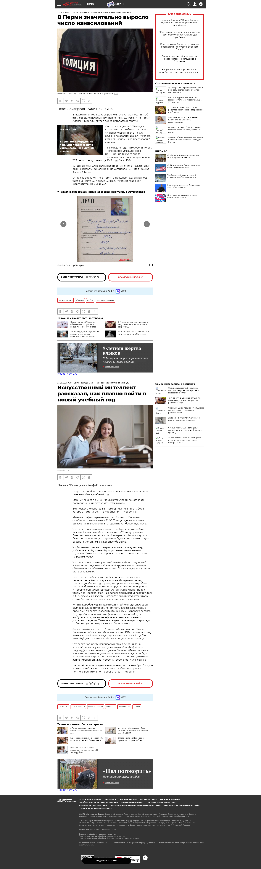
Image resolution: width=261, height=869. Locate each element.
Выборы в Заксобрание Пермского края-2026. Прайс (136, 805)
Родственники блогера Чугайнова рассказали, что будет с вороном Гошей (179, 47)
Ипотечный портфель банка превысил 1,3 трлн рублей (131, 739)
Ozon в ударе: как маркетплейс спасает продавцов (182, 196)
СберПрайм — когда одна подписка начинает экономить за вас (86, 730)
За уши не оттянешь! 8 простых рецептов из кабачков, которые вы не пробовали (185, 109)
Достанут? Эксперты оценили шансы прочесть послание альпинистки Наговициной (185, 89)
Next (147, 224)
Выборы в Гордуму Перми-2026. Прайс (182, 805)
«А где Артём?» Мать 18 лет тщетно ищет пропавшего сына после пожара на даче (184, 440)
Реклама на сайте (128, 799)
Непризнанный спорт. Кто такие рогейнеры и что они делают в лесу (179, 70)
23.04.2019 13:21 (64, 12)
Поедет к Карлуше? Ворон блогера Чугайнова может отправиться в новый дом (179, 23)
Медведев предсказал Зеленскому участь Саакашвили (183, 186)
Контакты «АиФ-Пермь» (132, 802)
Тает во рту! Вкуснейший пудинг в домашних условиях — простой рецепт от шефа (184, 400)
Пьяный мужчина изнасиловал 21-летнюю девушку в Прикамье (134, 333)
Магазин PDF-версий (170, 799)
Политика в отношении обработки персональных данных (102, 836)
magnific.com (63, 470)
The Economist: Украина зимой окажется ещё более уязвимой (181, 176)
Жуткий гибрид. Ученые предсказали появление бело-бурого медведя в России (185, 139)
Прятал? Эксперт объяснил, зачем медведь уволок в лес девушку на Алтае (184, 129)
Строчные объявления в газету (162, 802)
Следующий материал (106, 861)
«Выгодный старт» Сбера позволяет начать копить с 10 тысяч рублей (84, 750)
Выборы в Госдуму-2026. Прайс (93, 805)
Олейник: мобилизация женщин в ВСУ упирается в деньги (183, 156)
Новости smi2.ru (67, 373)
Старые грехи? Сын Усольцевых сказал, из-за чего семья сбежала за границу (185, 430)
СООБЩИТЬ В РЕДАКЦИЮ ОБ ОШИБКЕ (95, 808)
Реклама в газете (148, 799)
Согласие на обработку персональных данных (97, 834)
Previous (63, 224)
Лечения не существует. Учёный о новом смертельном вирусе (184, 419)
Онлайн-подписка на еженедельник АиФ (98, 802)
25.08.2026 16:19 (64, 383)
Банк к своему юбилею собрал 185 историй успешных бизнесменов (86, 739)
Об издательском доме (90, 799)
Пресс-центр (110, 799)
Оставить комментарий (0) (130, 277)
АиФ (116, 94)
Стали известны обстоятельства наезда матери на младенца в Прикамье (179, 59)
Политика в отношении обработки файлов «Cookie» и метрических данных (109, 838)
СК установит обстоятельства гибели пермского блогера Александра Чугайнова (179, 35)
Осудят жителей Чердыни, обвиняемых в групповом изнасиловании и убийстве (83, 324)
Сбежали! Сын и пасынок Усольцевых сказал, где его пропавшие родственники (186, 410)
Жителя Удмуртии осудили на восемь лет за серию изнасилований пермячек (84, 334)
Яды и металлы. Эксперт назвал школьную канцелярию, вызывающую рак (183, 119)
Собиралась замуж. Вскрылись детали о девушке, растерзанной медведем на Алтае (183, 390)
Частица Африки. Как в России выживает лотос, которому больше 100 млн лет (184, 99)
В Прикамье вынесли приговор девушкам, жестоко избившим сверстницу (133, 324)
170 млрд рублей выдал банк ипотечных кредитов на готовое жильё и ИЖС (133, 730)
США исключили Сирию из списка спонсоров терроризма (183, 166)
